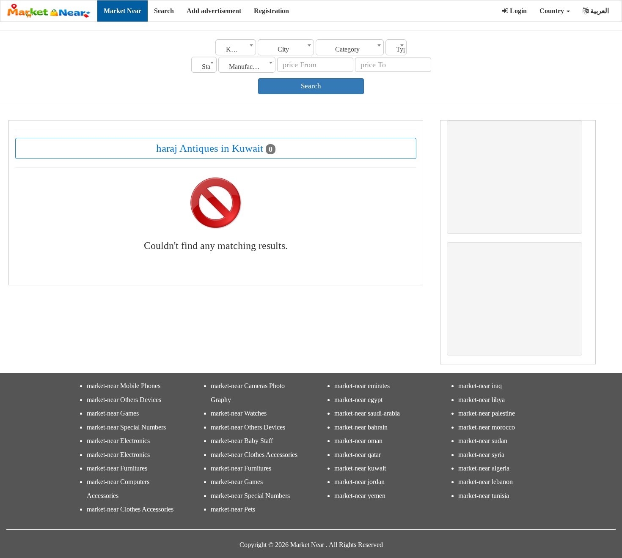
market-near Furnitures (117, 468)
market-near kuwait (360, 468)
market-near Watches (239, 413)
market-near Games (113, 413)
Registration (271, 10)
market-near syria (481, 454)
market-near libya (481, 399)
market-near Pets (233, 509)
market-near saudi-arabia (367, 413)
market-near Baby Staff (242, 440)
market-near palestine (486, 413)
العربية (599, 10)
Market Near (122, 10)
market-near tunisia (483, 495)
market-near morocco (486, 427)
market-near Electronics (118, 440)
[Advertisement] (514, 177)
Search (164, 10)
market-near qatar (357, 454)
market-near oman (358, 440)
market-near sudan (482, 440)
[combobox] (235, 47)
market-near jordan (359, 481)
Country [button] (552, 10)
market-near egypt (358, 399)
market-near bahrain (361, 427)
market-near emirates (362, 385)
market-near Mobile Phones (123, 385)
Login (517, 10)
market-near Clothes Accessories (130, 509)
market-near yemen (359, 495)
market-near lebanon (485, 481)
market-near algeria (483, 468)
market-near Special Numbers (126, 427)
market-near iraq (480, 385)
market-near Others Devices (124, 399)
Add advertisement (214, 10)
